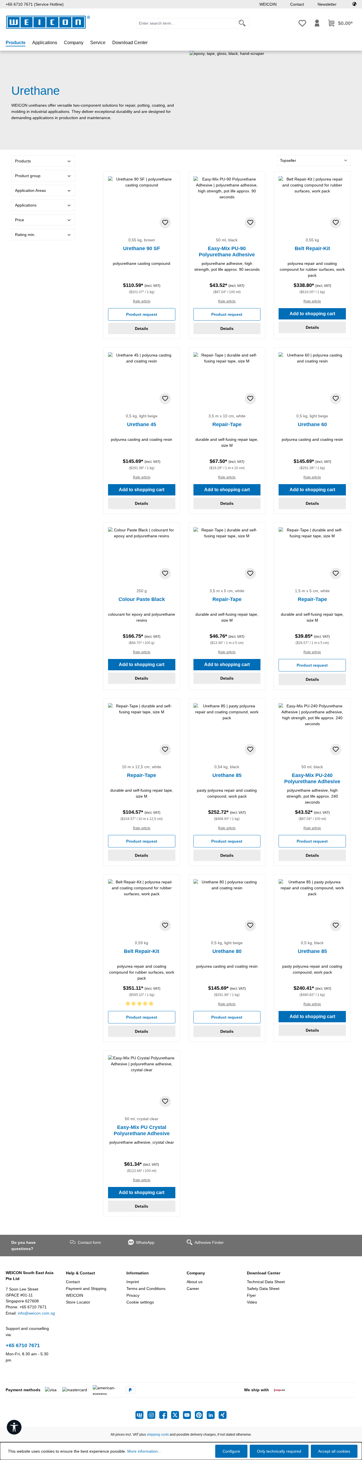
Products (23, 161)
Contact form (89, 1242)
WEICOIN (268, 4)
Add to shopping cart (312, 313)
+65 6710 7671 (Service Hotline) (35, 4)
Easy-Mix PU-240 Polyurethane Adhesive (312, 778)
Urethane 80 (227, 951)
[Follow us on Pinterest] (201, 1415)
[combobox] (186, 23)
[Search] (242, 23)
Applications (25, 205)
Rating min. (25, 234)
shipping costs (158, 1435)
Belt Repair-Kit (312, 248)
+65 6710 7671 (23, 1345)
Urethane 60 (312, 424)
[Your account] (317, 23)
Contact (297, 4)
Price (19, 220)
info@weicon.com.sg (36, 1313)
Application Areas (30, 190)
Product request (141, 314)
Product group (27, 175)
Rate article (141, 301)
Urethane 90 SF (141, 248)
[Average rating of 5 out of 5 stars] (141, 1004)
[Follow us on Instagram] (153, 1415)
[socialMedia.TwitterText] (177, 1415)
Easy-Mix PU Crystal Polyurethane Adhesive (142, 1130)
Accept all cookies (334, 1451)
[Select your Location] (354, 4)
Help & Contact (80, 1273)
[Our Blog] (141, 1415)
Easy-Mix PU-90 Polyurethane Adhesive (227, 251)
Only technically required (279, 1451)
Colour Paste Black (141, 599)
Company (196, 1273)
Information (137, 1273)
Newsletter (327, 4)
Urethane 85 (227, 775)
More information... (144, 1451)
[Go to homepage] (48, 22)
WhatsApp (145, 1242)
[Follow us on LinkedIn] (213, 1415)
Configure (231, 1451)
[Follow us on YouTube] (189, 1415)
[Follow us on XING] (223, 1415)
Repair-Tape (227, 424)
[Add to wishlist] (165, 222)
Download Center (263, 1273)
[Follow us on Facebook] (165, 1415)
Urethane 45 (141, 424)
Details (141, 328)
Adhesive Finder (209, 1242)
